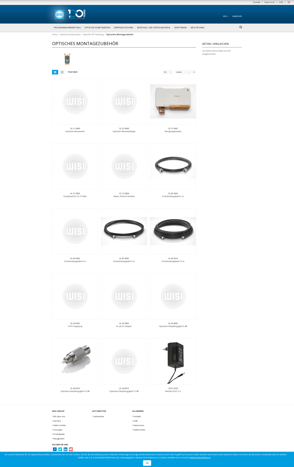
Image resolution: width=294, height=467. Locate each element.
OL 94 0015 (124, 388)
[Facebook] (54, 450)
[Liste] (62, 72)
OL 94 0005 (173, 323)
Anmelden (237, 16)
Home (54, 34)
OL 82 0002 (173, 193)
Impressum (269, 2)
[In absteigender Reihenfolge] (194, 72)
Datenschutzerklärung (200, 457)
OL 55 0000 (124, 128)
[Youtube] (71, 450)
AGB (281, 2)
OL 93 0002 (124, 323)
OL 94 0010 (75, 388)
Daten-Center (59, 425)
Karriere (56, 421)
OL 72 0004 (124, 193)
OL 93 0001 (75, 323)
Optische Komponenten (70, 34)
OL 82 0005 (124, 258)
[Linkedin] (65, 450)
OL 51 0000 (75, 128)
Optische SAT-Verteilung (93, 34)
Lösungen (57, 429)
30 (165, 72)
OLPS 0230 (173, 388)
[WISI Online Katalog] (59, 14)
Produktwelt (58, 434)
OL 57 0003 (75, 193)
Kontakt (256, 2)
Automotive (98, 416)
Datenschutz (138, 429)
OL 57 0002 (173, 128)
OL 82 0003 (75, 258)
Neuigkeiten (58, 438)
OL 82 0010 (173, 258)
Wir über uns (58, 416)
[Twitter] (60, 450)
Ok (147, 463)
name (179, 72)
